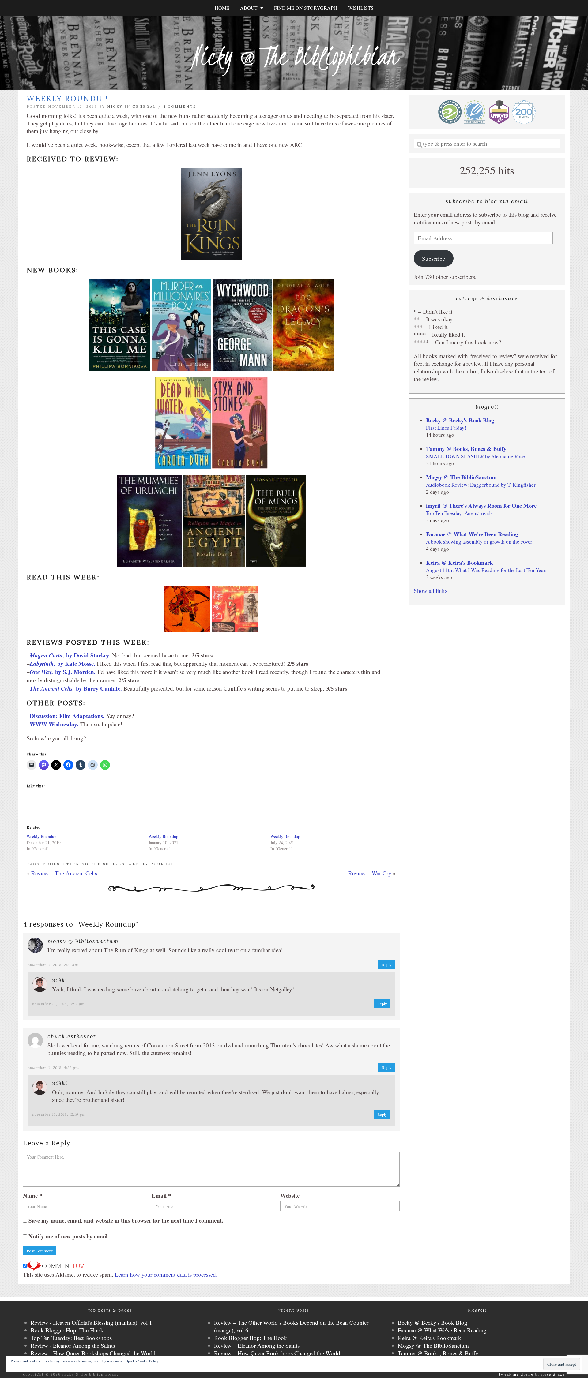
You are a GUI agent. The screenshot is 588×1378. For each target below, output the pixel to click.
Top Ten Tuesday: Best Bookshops (71, 1338)
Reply (386, 964)
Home (222, 8)
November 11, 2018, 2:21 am (53, 964)
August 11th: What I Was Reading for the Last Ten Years (487, 570)
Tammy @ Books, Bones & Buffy (466, 448)
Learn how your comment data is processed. (166, 1274)
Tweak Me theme (516, 1374)
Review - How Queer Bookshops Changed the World (93, 1353)
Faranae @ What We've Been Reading (472, 534)
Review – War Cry (369, 873)
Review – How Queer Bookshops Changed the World (277, 1353)
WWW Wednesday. (54, 724)
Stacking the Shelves (94, 864)
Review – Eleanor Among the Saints (257, 1345)
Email (161, 1195)
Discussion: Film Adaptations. (67, 716)
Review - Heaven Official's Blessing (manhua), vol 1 (91, 1322)
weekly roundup (151, 864)
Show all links (430, 590)
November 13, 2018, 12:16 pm (59, 1114)
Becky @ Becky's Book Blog (460, 420)
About (250, 8)
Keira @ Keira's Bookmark (459, 562)
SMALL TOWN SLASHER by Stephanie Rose (475, 456)
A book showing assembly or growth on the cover (479, 541)
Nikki (60, 980)
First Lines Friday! (446, 427)
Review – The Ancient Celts (64, 873)
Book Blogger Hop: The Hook (67, 1330)
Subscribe (433, 258)
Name (32, 1195)
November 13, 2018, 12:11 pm (58, 1004)
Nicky (115, 106)
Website (290, 1195)
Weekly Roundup (41, 836)
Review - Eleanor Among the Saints (73, 1345)
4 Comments (179, 106)
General (144, 106)
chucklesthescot (71, 1036)
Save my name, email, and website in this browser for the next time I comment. (125, 1220)
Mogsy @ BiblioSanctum (83, 941)
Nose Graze (553, 1374)
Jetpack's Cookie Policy (141, 1360)
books (51, 864)
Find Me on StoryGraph (305, 8)
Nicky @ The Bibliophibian (294, 56)
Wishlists (361, 8)
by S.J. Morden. (63, 672)
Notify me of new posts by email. (68, 1236)
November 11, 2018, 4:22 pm (53, 1067)
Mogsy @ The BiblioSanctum (461, 477)
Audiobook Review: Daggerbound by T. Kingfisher (481, 484)
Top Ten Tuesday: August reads (459, 513)
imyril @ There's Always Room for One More (481, 505)
